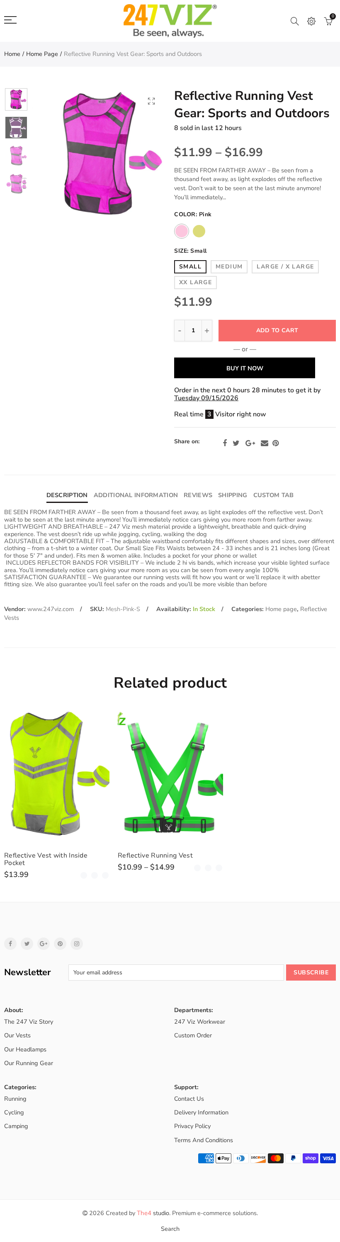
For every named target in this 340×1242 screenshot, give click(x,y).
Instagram (76, 944)
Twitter (236, 443)
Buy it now (244, 368)
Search (170, 1229)
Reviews (198, 495)
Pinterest (275, 443)
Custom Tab (273, 495)
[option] (99, 154)
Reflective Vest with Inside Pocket (45, 859)
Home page (42, 54)
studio (153, 1213)
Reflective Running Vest (155, 855)
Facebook (225, 443)
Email (264, 443)
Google (250, 443)
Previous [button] (54, 154)
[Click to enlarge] (151, 101)
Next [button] (144, 154)
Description (67, 495)
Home (12, 54)
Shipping (232, 495)
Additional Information (136, 495)
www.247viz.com (50, 609)
